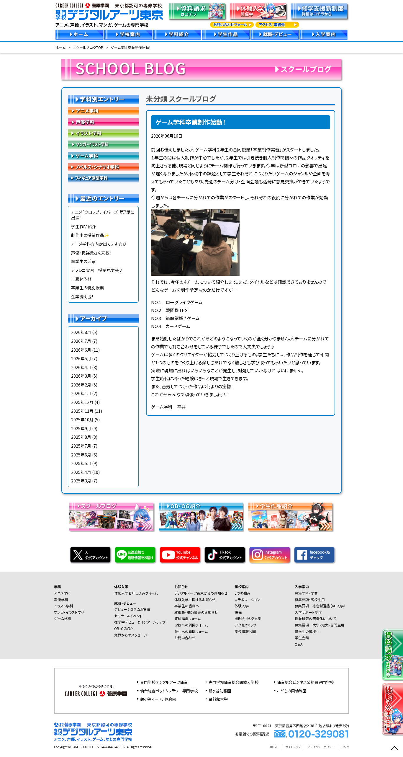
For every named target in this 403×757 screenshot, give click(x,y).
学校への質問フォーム (191, 624)
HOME (274, 747)
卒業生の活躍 (83, 261)
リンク (345, 747)
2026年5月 (81, 358)
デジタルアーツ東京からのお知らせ (200, 593)
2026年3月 (81, 376)
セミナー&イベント (128, 615)
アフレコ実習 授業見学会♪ (97, 270)
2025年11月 (82, 411)
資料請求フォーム (187, 618)
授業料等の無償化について (315, 618)
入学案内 (302, 586)
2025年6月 (81, 455)
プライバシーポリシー (321, 747)
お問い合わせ (184, 637)
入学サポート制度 (308, 612)
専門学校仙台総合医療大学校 (233, 682)
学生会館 (302, 637)
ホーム (60, 47)
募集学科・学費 (306, 593)
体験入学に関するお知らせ (195, 599)
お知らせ (181, 586)
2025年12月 (82, 402)
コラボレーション (247, 599)
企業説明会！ (82, 296)
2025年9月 (81, 428)
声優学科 (103, 122)
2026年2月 (81, 385)
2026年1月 (81, 393)
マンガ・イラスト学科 (103, 145)
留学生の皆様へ (307, 631)
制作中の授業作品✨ (90, 235)
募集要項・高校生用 (310, 599)
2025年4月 (81, 472)
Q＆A (298, 644)
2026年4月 (81, 367)
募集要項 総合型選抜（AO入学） (320, 605)
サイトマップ (293, 747)
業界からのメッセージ (130, 634)
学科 (57, 586)
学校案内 (242, 586)
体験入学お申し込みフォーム (136, 593)
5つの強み (242, 593)
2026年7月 (81, 341)
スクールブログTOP (88, 47)
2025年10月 (82, 419)
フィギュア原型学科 (103, 178)
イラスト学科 (103, 133)
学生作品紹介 (83, 226)
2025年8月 (81, 437)
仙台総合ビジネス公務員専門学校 (305, 682)
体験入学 (121, 586)
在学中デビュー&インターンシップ (140, 621)
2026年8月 (81, 332)
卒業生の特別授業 (87, 288)
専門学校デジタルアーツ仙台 (164, 682)
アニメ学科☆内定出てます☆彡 (99, 244)
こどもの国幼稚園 (292, 691)
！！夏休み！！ (81, 279)
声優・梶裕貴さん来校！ (91, 253)
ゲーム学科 (103, 156)
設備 (238, 612)
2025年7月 (81, 446)
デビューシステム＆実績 (132, 609)
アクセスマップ (245, 624)
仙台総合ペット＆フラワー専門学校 (169, 691)
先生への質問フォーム (191, 631)
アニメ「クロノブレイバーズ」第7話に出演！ (102, 215)
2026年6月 (81, 350)
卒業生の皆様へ (186, 605)
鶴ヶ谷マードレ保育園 (158, 699)
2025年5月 (81, 463)
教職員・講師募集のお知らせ (196, 612)
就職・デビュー (125, 603)
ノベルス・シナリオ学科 (103, 167)
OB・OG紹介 (123, 628)
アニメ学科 (103, 111)
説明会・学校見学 (248, 618)
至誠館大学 (218, 699)
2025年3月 (81, 481)
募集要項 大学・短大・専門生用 (319, 624)
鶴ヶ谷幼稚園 (220, 691)
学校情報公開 (245, 631)
